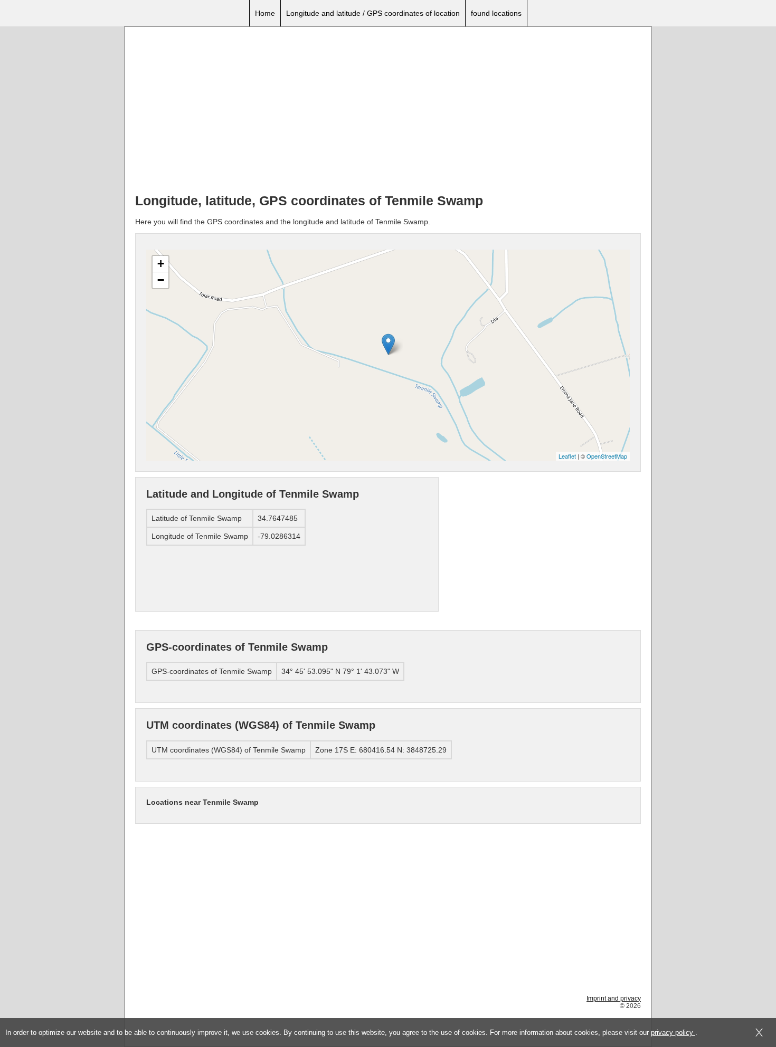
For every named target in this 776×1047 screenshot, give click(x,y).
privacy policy (673, 1032)
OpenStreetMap (606, 456)
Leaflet (567, 456)
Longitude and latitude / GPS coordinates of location (373, 13)
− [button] (160, 280)
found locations (496, 13)
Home (265, 13)
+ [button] (160, 263)
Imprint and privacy (613, 998)
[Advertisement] (388, 111)
